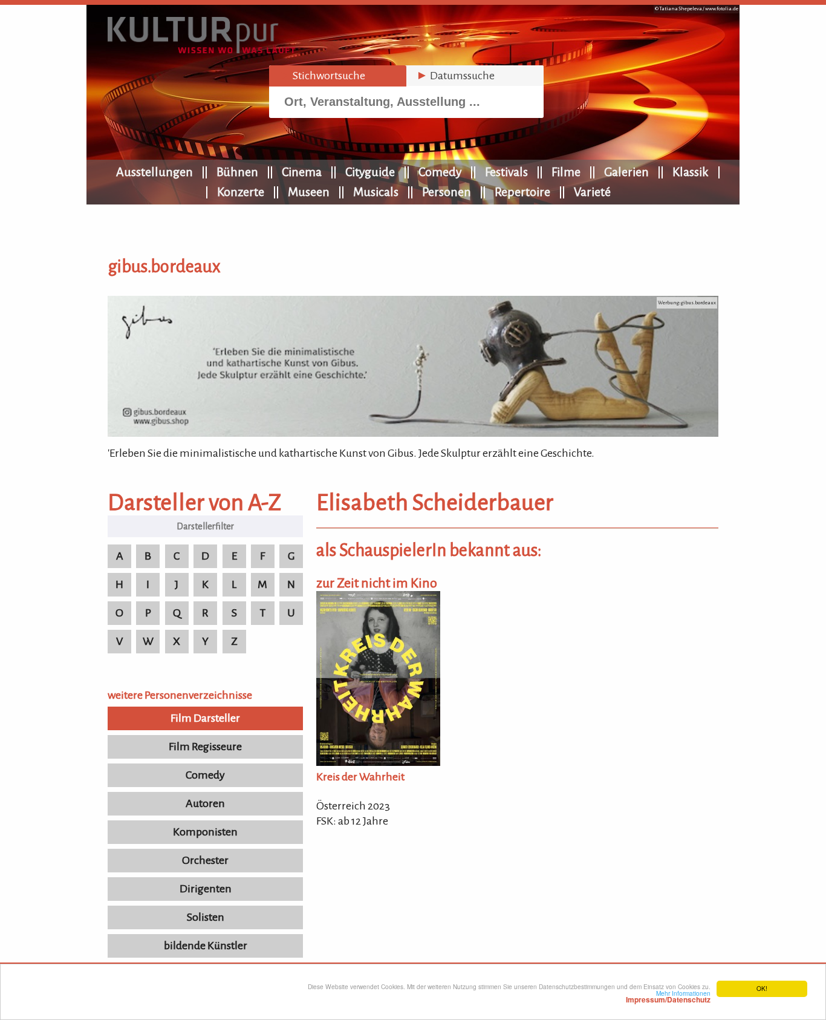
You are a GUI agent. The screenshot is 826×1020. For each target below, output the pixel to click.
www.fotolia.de (721, 8)
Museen (309, 191)
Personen (446, 191)
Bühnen (237, 171)
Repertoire (522, 191)
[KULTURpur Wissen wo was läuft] (201, 50)
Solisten (205, 917)
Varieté (592, 191)
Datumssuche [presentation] (455, 76)
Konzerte (240, 191)
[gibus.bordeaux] (413, 433)
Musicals (375, 191)
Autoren (205, 803)
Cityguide (370, 171)
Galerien (626, 171)
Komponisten (205, 832)
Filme (565, 171)
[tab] (337, 76)
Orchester (205, 860)
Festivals (506, 171)
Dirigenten (206, 889)
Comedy (439, 171)
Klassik (690, 171)
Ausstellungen (154, 171)
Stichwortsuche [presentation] (322, 76)
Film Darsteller (205, 718)
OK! (761, 988)
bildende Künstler (205, 946)
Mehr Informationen (668, 996)
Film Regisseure (205, 746)
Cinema (302, 171)
